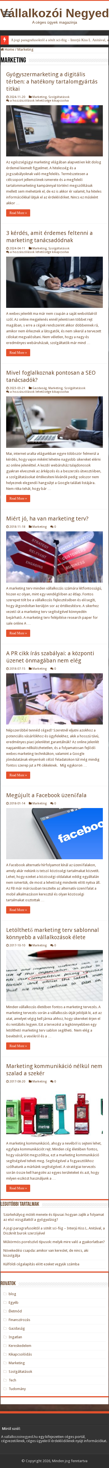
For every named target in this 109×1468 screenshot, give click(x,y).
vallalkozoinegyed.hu (21, 1437)
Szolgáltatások (59, 97)
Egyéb (13, 1302)
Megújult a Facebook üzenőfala (46, 795)
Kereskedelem (20, 1346)
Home (9, 49)
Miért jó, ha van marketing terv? (47, 518)
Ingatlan (15, 1337)
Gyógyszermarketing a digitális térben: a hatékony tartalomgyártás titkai (52, 81)
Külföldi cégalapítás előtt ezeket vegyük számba (41, 1264)
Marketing (39, 97)
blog (12, 1294)
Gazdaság (39, 388)
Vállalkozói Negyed (54, 13)
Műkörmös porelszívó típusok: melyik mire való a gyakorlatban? (54, 1242)
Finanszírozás (19, 1320)
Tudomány (17, 1389)
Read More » (18, 213)
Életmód (15, 1311)
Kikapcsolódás (20, 1354)
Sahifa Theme (12, 1451)
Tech (12, 1380)
